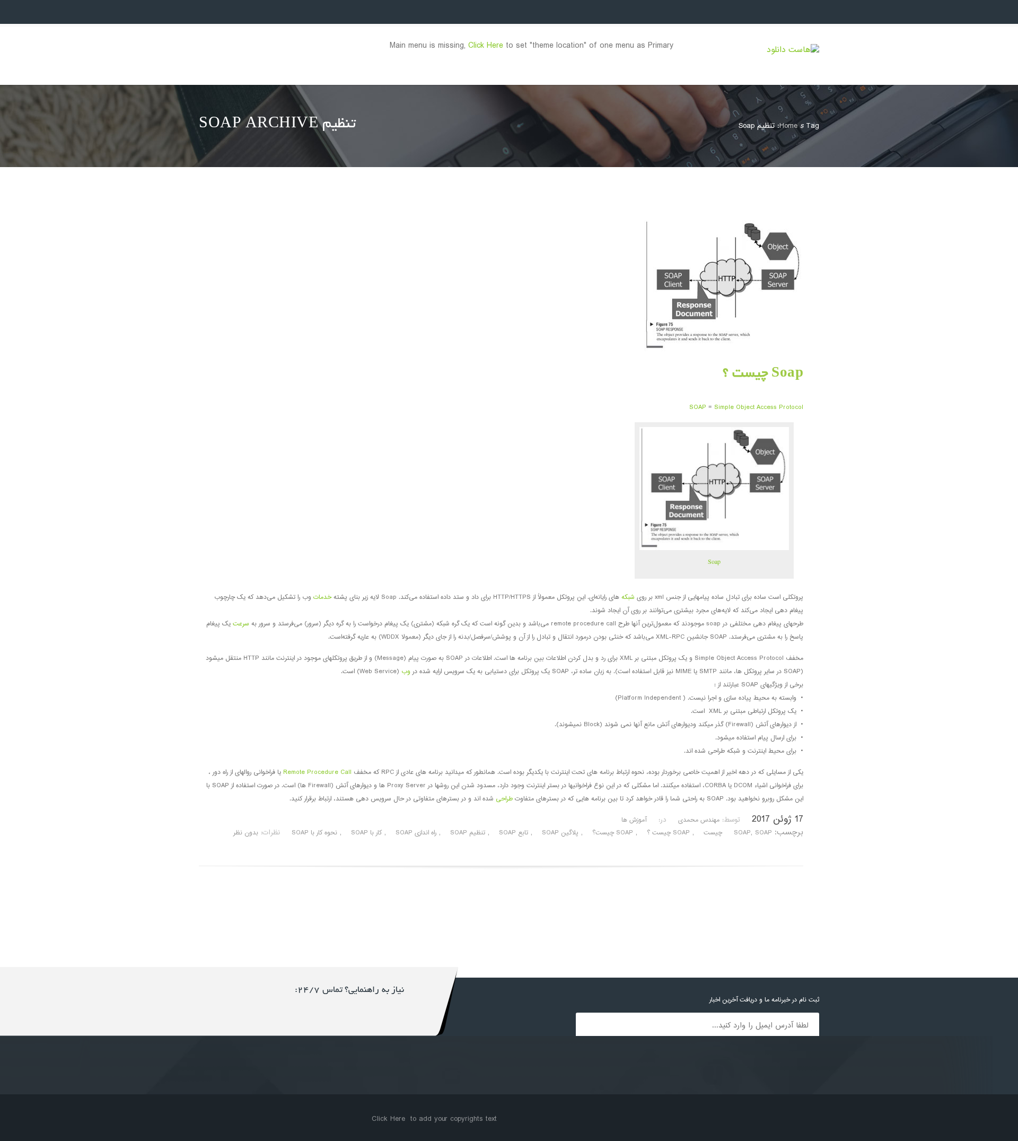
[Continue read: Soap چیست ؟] (723, 349)
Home (788, 126)
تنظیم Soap (467, 833)
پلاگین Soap (560, 833)
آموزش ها (633, 820)
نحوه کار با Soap (314, 833)
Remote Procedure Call (317, 772)
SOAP (697, 407)
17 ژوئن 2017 (777, 820)
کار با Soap (366, 833)
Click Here (485, 46)
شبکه (628, 597)
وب (405, 671)
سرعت (241, 624)
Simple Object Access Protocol (758, 407)
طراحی (504, 799)
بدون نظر (245, 833)
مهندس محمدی (698, 820)
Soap (714, 561)
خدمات (322, 597)
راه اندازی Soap (416, 833)
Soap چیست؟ (612, 833)
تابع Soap (513, 833)
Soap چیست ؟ (763, 374)
